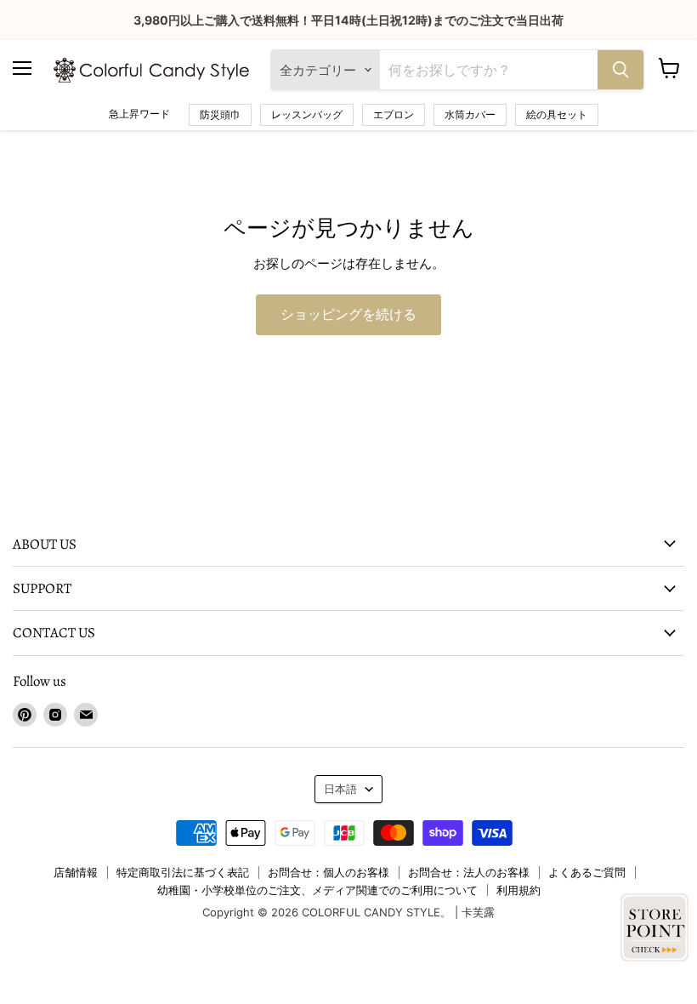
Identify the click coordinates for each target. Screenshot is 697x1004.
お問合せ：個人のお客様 (328, 872)
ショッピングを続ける (348, 314)
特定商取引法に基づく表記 (182, 872)
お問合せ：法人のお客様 (469, 872)
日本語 (340, 789)
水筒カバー (470, 114)
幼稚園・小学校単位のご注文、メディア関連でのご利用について (317, 890)
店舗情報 (76, 872)
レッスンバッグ (307, 114)
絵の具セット (556, 114)
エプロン (393, 114)
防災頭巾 (220, 114)
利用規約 (518, 890)
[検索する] (620, 69)
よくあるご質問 (587, 872)
